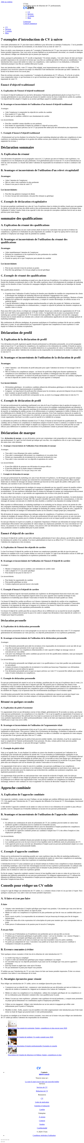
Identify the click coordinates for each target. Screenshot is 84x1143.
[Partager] (4, 1139)
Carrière (42, 1109)
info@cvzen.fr (44, 1074)
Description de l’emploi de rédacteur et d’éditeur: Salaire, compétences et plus (34, 1055)
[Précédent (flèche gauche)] (2, 1141)
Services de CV (42, 1087)
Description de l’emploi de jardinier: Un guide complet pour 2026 (30, 1037)
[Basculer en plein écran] (6, 1139)
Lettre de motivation (42, 1102)
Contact (26, 23)
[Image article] (12, 1026)
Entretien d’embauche (42, 1106)
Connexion (27, 22)
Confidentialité (42, 1128)
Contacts (42, 1121)
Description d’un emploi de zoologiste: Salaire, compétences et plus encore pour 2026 (37, 1028)
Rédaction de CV (42, 1091)
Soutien (42, 1124)
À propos (42, 1117)
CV (42, 1098)
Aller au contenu (6, 2)
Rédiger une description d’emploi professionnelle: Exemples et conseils (32, 1046)
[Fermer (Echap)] (2, 1139)
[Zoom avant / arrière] (8, 1139)
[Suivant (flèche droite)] (4, 1141)
